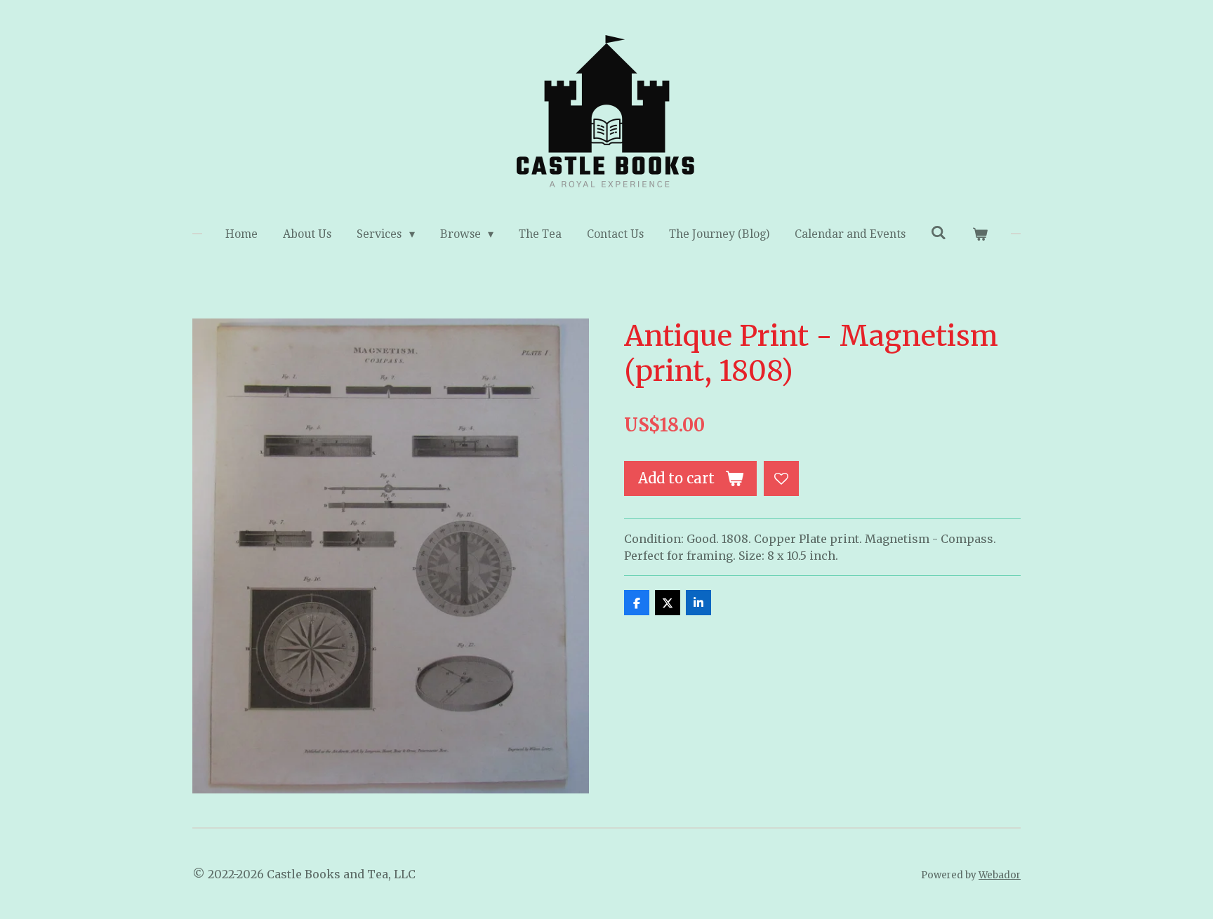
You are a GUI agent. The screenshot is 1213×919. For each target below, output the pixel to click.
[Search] (938, 232)
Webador (1000, 875)
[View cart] (979, 234)
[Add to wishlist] (781, 478)
